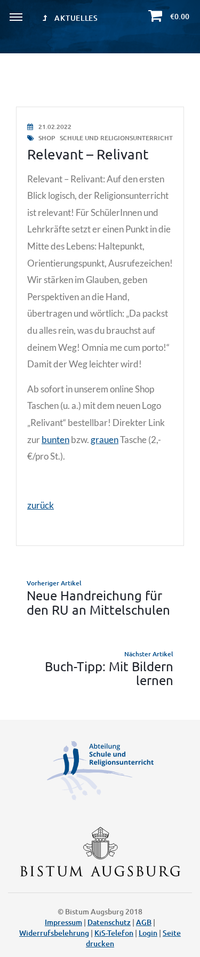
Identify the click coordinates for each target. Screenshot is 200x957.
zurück (40, 505)
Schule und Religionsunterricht (116, 137)
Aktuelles (75, 18)
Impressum (63, 922)
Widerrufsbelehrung (54, 933)
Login (148, 933)
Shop (47, 137)
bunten (55, 439)
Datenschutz (109, 922)
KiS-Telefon (113, 933)
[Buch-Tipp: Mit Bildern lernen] (100, 668)
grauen (104, 439)
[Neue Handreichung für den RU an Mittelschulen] (100, 597)
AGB (143, 922)
